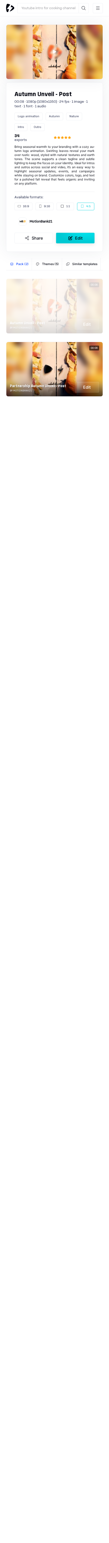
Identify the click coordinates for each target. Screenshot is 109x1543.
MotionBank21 (41, 221)
